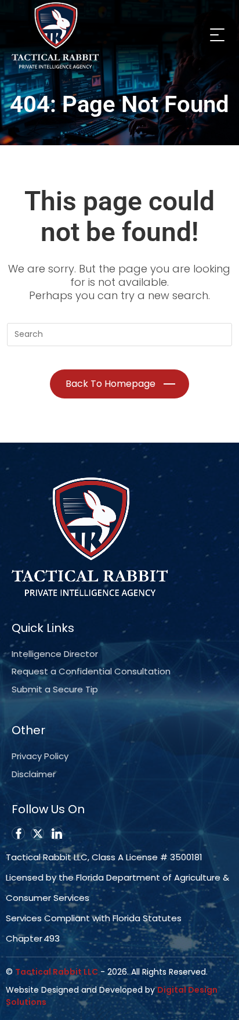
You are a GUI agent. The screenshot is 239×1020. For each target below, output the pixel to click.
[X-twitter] (37, 833)
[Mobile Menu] (216, 34)
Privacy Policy (40, 756)
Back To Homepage (110, 383)
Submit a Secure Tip (55, 689)
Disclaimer (34, 774)
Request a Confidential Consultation (91, 671)
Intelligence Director (55, 654)
